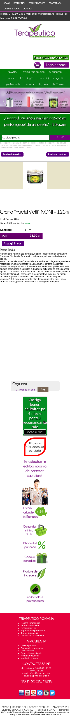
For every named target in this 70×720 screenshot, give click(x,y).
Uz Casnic (58, 84)
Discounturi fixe (28, 628)
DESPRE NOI (19, 3)
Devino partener (29, 645)
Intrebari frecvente (29, 658)
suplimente (55, 71)
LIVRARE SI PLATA (11, 8)
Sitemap (42, 710)
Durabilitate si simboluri (32, 635)
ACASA (7, 3)
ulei (21, 78)
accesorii (30, 84)
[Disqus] (35, 333)
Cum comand (27, 650)
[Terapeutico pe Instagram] (46, 695)
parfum (11, 78)
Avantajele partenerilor (32, 648)
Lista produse (42, 145)
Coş (43, 389)
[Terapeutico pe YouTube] (27, 695)
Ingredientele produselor (33, 630)
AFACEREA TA (55, 3)
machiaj (44, 78)
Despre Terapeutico (30, 623)
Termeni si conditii (29, 633)
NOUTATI (13, 71)
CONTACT (27, 8)
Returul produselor (30, 655)
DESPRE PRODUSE (37, 3)
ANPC (52, 710)
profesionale (13, 84)
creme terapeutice (34, 71)
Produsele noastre (30, 625)
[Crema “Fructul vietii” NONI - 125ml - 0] (35, 188)
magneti (58, 78)
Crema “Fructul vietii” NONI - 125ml (15, 148)
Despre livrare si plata (31, 653)
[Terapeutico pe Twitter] (52, 695)
